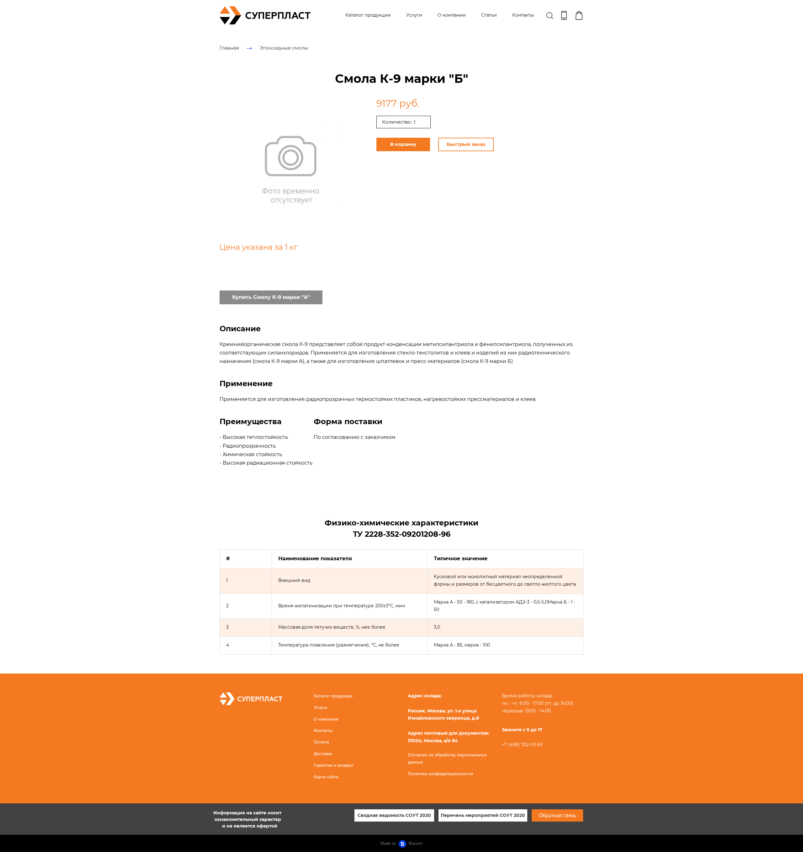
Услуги (414, 15)
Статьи (489, 15)
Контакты (523, 15)
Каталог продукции (368, 15)
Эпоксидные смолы (284, 48)
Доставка (323, 753)
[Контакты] (564, 15)
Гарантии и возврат (334, 765)
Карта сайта (326, 776)
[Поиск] (549, 15)
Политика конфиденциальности (440, 773)
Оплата (321, 741)
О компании (452, 15)
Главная (229, 48)
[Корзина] (579, 15)
